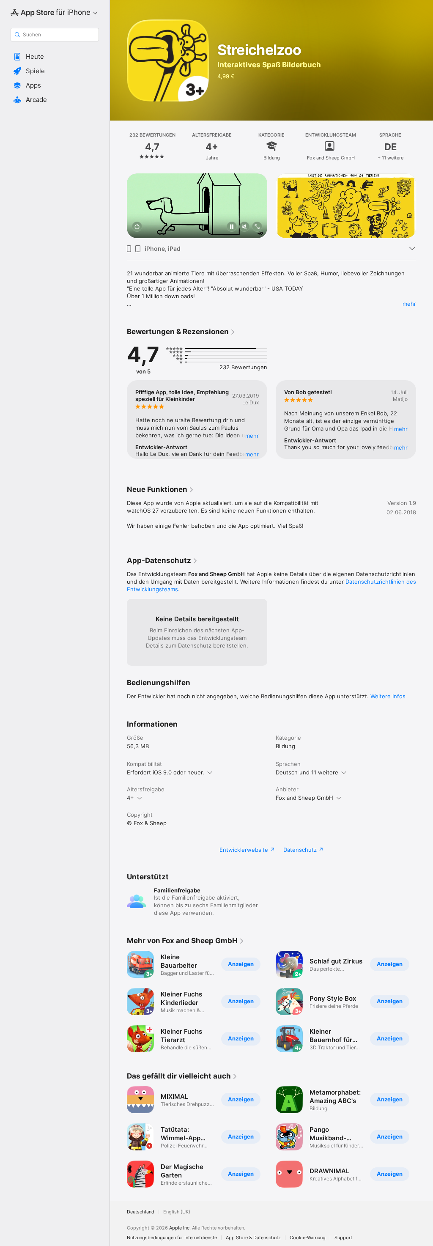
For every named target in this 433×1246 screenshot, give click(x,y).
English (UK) (176, 1212)
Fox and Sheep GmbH (304, 797)
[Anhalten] (232, 227)
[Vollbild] (257, 227)
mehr (409, 303)
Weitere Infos (388, 696)
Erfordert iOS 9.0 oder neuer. (165, 772)
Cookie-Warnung (308, 1237)
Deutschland (140, 1212)
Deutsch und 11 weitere (307, 772)
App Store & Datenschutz (253, 1237)
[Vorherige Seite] (118, 145)
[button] (55, 56)
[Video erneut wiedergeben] (137, 227)
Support (343, 1237)
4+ (130, 797)
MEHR (252, 435)
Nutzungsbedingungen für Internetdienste (172, 1237)
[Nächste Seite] (424, 145)
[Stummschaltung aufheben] (244, 227)
